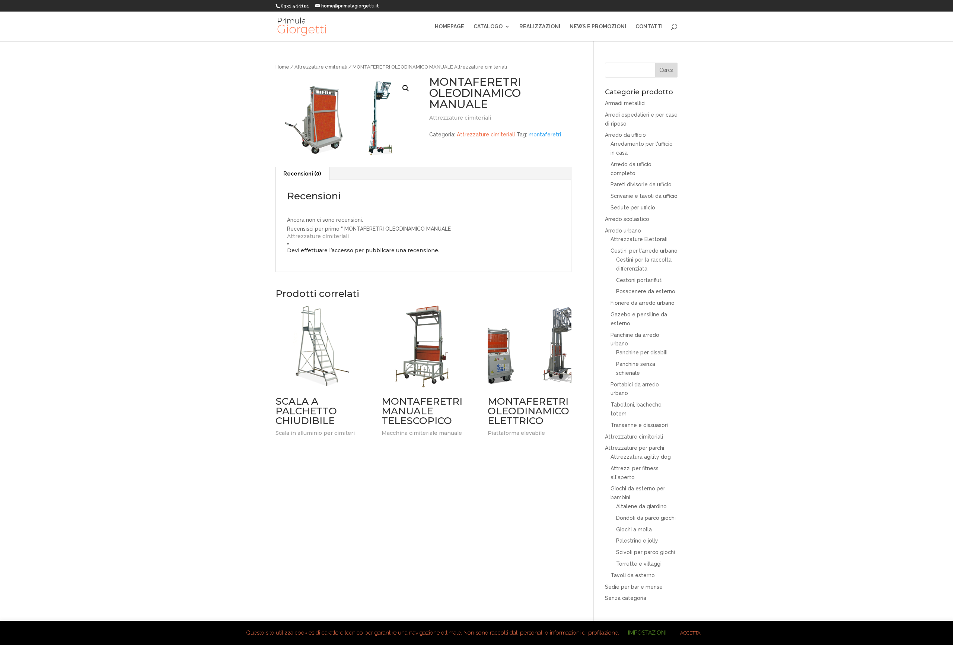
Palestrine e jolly (637, 541)
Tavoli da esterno (633, 575)
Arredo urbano (623, 231)
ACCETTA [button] (690, 633)
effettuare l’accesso (327, 250)
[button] (405, 88)
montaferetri (545, 134)
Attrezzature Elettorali (639, 239)
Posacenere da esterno (645, 291)
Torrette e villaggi (639, 564)
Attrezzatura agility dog (641, 457)
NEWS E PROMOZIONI (598, 26)
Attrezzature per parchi (634, 448)
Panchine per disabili (641, 352)
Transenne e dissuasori (639, 425)
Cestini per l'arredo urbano (644, 251)
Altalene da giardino (641, 506)
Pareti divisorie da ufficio (641, 184)
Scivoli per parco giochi (645, 552)
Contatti (649, 26)
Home (282, 67)
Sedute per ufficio (633, 208)
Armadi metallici (625, 103)
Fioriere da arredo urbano (643, 303)
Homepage (449, 26)
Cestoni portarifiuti (639, 280)
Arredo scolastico (627, 219)
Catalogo (488, 26)
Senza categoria (625, 598)
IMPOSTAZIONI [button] (647, 632)
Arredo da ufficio (625, 135)
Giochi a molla (634, 529)
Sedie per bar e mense (634, 587)
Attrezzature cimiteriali (320, 67)
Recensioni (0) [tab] (302, 174)
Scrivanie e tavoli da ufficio (644, 196)
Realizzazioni (539, 26)
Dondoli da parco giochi (646, 518)
